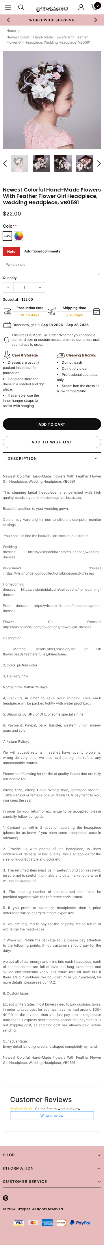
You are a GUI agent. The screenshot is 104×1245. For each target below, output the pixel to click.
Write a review (52, 1115)
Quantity (10, 278)
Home (11, 30)
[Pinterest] (5, 1198)
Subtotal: (11, 299)
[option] (52, 19)
